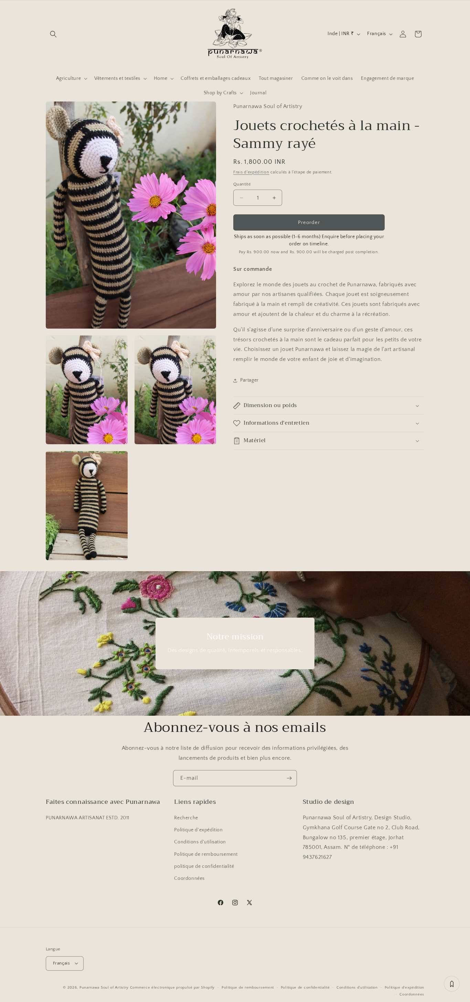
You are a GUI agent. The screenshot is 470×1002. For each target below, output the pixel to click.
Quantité (242, 184)
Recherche (186, 818)
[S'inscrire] (289, 778)
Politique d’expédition (404, 987)
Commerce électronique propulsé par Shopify (172, 987)
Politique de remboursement (206, 854)
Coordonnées (189, 879)
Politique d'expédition (198, 830)
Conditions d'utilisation (200, 842)
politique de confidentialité (204, 866)
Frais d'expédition (251, 172)
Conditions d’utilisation (357, 987)
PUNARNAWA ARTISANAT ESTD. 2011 (87, 818)
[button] (53, 34)
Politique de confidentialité (305, 987)
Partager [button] (249, 380)
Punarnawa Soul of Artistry (104, 987)
